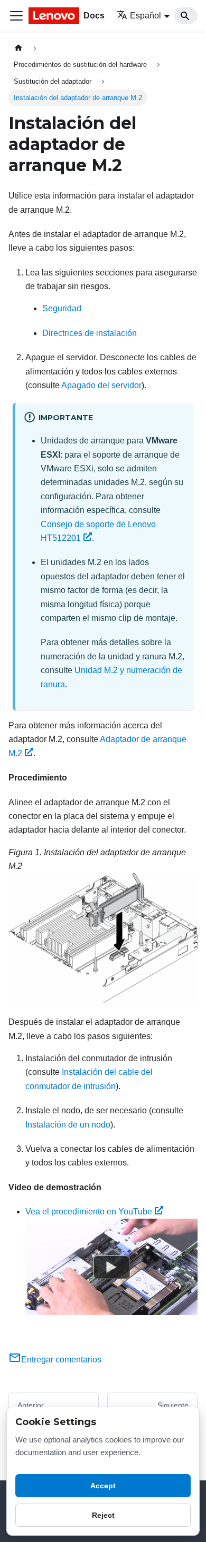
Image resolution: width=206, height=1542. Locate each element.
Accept (103, 1485)
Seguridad (61, 308)
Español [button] (145, 15)
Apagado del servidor (101, 385)
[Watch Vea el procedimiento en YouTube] (111, 1267)
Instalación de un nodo (67, 1124)
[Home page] (18, 48)
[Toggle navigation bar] (16, 16)
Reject (103, 1515)
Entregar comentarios (61, 1359)
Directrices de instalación (89, 333)
